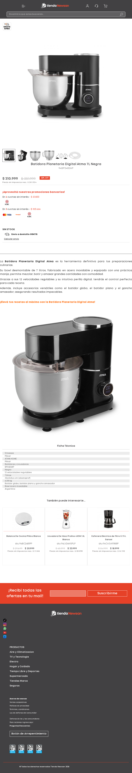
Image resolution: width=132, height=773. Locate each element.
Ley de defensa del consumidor (23, 713)
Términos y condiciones (19, 709)
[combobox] (66, 14)
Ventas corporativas (18, 702)
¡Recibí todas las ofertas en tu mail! (25, 593)
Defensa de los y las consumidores (24, 719)
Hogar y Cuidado (20, 667)
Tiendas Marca (19, 681)
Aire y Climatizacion (22, 652)
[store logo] (54, 6)
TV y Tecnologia (19, 657)
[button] (22, 155)
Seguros (14, 686)
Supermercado (19, 676)
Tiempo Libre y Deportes (24, 671)
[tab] (66, 647)
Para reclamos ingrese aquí (21, 722)
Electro (14, 662)
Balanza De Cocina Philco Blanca (23, 536)
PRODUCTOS (17, 647)
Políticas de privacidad (19, 706)
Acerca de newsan (18, 699)
